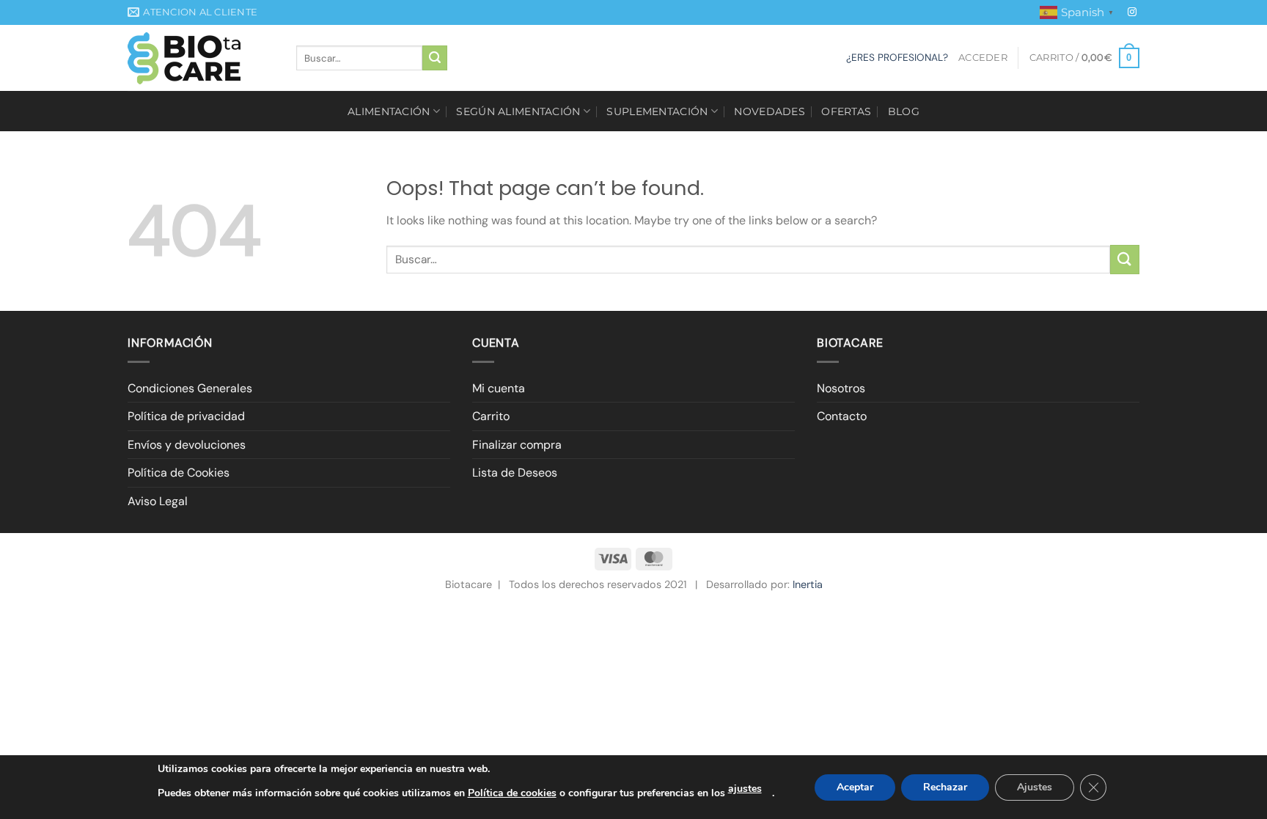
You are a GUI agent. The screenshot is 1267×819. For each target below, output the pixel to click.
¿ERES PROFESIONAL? (897, 57)
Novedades (769, 111)
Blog (903, 111)
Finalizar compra (517, 444)
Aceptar (855, 787)
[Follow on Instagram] (1132, 12)
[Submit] (434, 57)
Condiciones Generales (190, 388)
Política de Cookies (178, 472)
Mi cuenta (498, 388)
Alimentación (389, 111)
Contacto (842, 416)
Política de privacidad (186, 416)
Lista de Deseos (514, 472)
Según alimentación (518, 111)
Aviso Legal (158, 501)
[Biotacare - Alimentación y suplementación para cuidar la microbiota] (201, 58)
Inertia (808, 584)
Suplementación (657, 111)
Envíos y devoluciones (187, 444)
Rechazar (945, 787)
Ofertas (846, 111)
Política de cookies (512, 793)
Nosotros (841, 388)
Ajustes (1034, 787)
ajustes (745, 789)
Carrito (491, 416)
